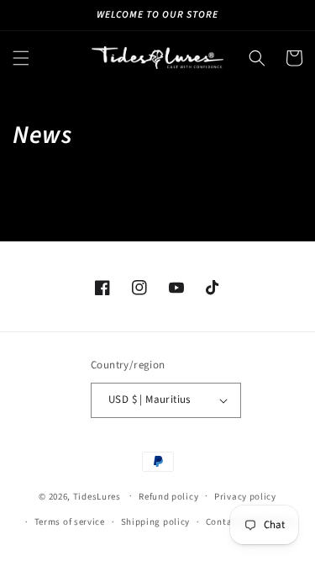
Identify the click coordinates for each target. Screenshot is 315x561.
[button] (21, 58)
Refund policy (168, 496)
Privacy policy (245, 496)
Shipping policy (156, 522)
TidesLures (97, 496)
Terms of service (69, 522)
